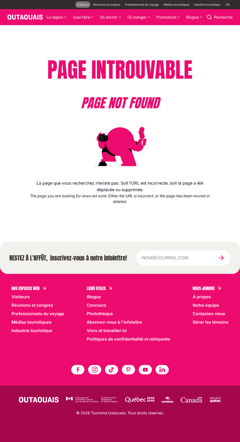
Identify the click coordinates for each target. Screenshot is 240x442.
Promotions (166, 17)
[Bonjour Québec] (215, 400)
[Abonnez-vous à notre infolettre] (221, 258)
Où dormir (108, 17)
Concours (96, 305)
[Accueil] (25, 17)
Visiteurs (83, 4)
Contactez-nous (209, 313)
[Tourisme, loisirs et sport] (139, 400)
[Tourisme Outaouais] (39, 400)
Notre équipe (206, 305)
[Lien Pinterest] (128, 369)
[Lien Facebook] (77, 369)
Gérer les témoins (211, 322)
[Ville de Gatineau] (167, 400)
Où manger (136, 17)
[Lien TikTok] (111, 369)
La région (55, 17)
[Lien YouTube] (145, 369)
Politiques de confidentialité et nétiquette (128, 339)
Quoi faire (81, 17)
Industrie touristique (207, 4)
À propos (202, 296)
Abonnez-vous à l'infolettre (114, 322)
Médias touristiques (176, 4)
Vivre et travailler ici (107, 330)
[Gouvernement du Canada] (191, 400)
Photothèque (100, 313)
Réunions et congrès (106, 4)
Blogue (192, 17)
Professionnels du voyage (142, 4)
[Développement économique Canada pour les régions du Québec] (92, 400)
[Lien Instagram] (94, 369)
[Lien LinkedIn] (162, 369)
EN (228, 4)
